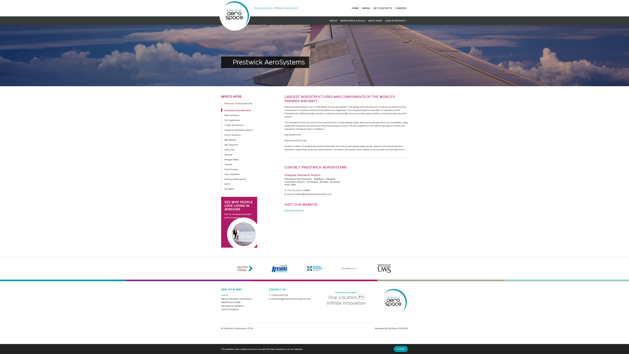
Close (401, 348)
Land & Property (395, 20)
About (334, 20)
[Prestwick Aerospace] (234, 15)
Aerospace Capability (232, 305)
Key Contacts (382, 8)
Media (366, 8)
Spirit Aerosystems (294, 210)
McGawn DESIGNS (398, 328)
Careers (400, 8)
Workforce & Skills (353, 20)
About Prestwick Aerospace (236, 298)
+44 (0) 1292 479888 (298, 190)
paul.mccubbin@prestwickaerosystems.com (309, 194)
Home (355, 8)
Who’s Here (375, 20)
